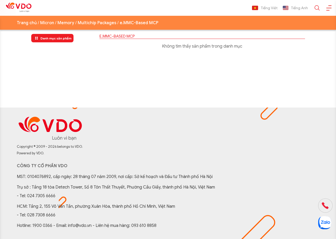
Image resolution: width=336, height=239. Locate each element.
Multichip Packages (97, 23)
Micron (47, 23)
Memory (65, 23)
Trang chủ (27, 23)
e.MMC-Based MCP (139, 23)
